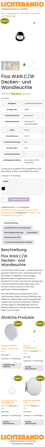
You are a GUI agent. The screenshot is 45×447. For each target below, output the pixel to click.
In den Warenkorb (19, 199)
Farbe (5, 181)
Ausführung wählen (9, 365)
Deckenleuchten (8, 210)
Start (3, 13)
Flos (36, 210)
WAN (21, 215)
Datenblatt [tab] (32, 232)
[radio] (3, 188)
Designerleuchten (25, 210)
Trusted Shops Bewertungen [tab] (18, 242)
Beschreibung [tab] (11, 223)
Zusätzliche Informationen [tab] (17, 227)
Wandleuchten (13, 13)
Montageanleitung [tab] (13, 232)
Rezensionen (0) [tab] (12, 237)
